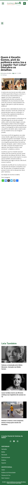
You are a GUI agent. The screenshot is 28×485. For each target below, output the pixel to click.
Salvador (4, 449)
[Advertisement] (14, 40)
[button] (2, 3)
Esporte (3, 463)
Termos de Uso (5, 475)
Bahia (3, 452)
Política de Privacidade (8, 472)
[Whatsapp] (10, 441)
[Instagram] (17, 441)
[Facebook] (14, 441)
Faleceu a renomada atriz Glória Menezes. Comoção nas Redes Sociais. (11, 367)
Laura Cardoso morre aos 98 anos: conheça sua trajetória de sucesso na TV (13, 395)
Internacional (5, 457)
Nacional (4, 454)
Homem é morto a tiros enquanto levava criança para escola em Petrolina (12, 422)
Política (3, 460)
